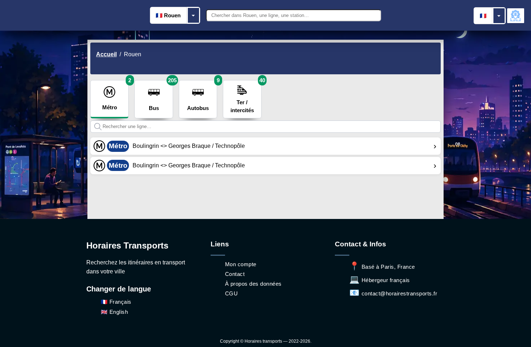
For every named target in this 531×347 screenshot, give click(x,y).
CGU (231, 293)
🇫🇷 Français (116, 302)
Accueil (106, 54)
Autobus (202, 95)
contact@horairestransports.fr (393, 293)
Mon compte (240, 264)
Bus (161, 95)
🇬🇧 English (114, 312)
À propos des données (253, 284)
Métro (115, 95)
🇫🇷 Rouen (168, 15)
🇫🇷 (483, 16)
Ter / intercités (245, 96)
